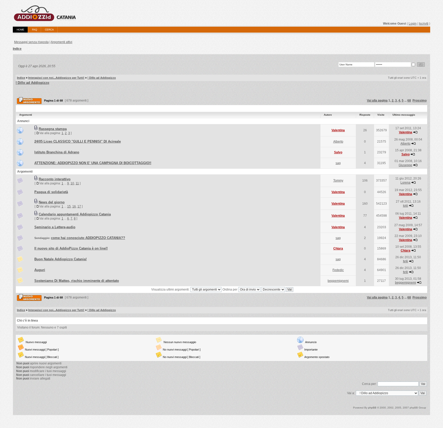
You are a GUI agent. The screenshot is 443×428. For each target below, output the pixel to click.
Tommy (338, 180)
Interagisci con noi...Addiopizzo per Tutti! (56, 77)
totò (405, 205)
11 (77, 183)
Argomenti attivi (61, 42)
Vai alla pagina (377, 100)
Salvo (338, 152)
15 (69, 206)
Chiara (338, 248)
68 (409, 100)
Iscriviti (423, 23)
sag (338, 163)
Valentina (338, 130)
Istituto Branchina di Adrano (56, 152)
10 (72, 183)
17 (79, 206)
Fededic (338, 270)
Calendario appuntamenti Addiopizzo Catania (75, 214)
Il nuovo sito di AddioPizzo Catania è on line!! (71, 248)
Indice (17, 49)
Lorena (405, 182)
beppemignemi (338, 281)
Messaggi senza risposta (31, 42)
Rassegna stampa (53, 129)
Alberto (338, 141)
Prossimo (419, 100)
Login (413, 23)
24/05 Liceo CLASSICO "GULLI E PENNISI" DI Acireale (77, 141)
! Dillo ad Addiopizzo (101, 77)
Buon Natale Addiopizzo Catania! (60, 259)
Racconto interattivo (55, 179)
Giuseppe (405, 165)
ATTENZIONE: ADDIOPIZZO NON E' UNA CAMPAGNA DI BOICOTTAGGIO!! (92, 163)
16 (74, 206)
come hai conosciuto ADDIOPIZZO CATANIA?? (88, 238)
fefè (405, 261)
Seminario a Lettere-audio (54, 227)
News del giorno (52, 202)
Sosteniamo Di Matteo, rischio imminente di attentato (76, 281)
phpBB (372, 407)
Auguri (39, 270)
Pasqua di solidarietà (51, 192)
